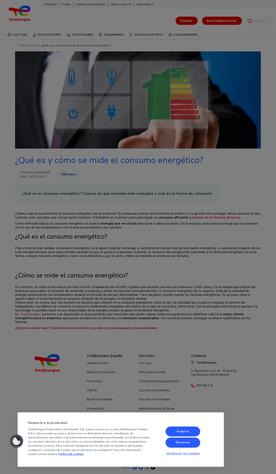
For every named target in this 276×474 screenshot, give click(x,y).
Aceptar (183, 431)
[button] (17, 441)
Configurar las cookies (183, 453)
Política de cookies (70, 454)
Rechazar (183, 442)
